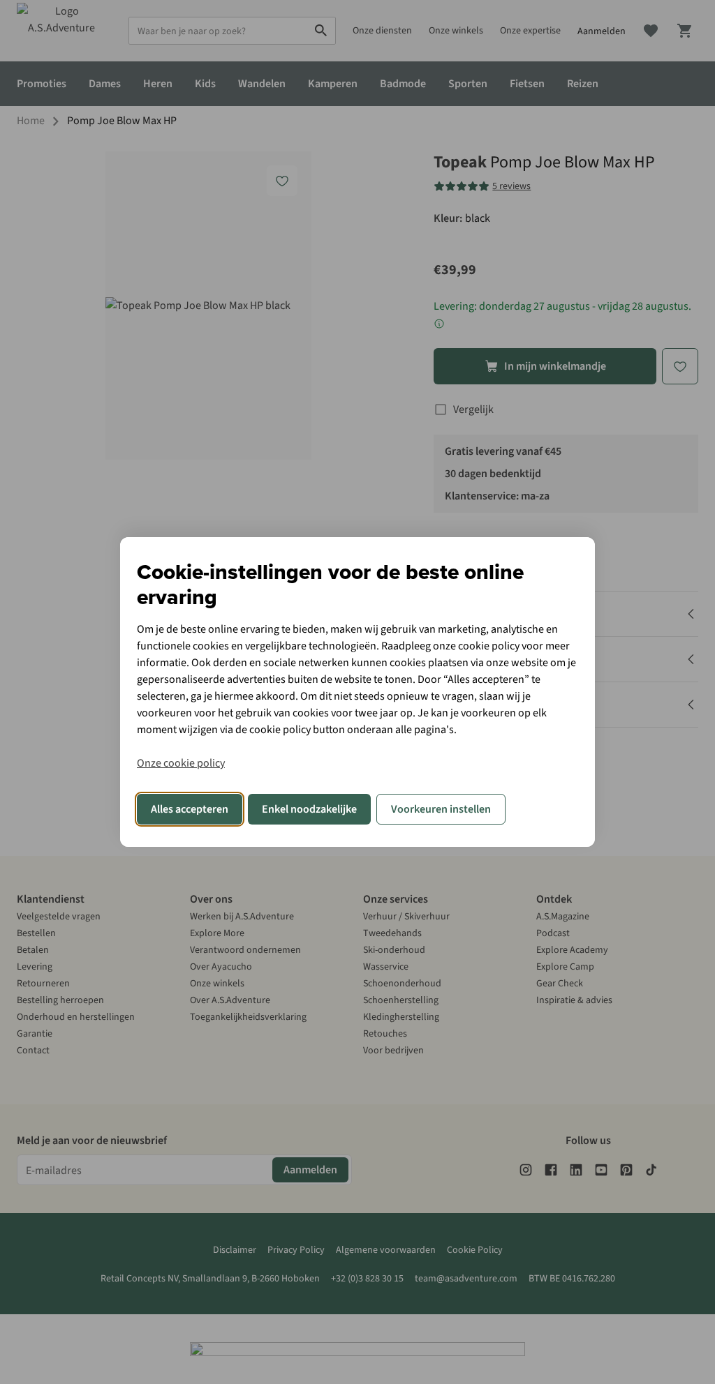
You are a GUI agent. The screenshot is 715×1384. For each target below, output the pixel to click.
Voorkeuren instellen (441, 809)
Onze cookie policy (181, 763)
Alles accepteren (189, 809)
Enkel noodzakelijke (309, 809)
